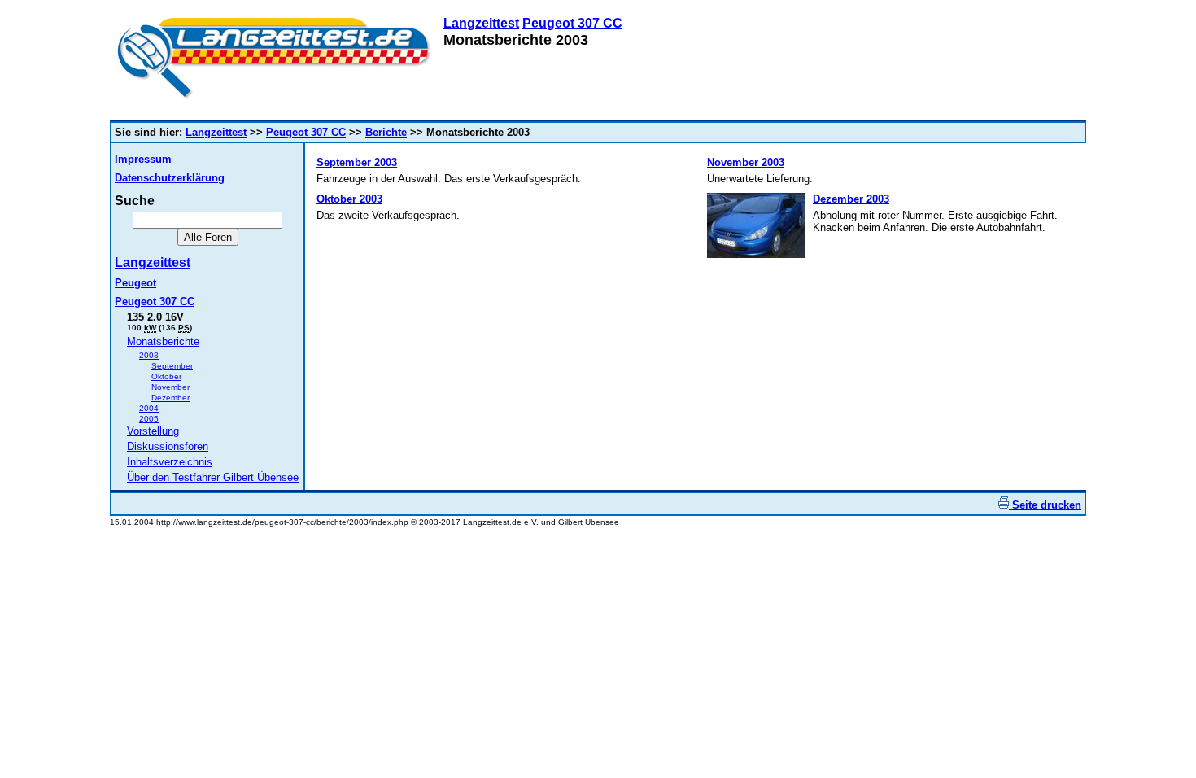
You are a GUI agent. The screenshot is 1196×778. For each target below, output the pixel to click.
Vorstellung (153, 431)
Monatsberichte (163, 341)
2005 (149, 418)
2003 (149, 355)
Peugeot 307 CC (572, 23)
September (172, 365)
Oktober (166, 376)
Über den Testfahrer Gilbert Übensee (213, 477)
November (170, 386)
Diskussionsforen (167, 446)
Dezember (170, 397)
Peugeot (135, 283)
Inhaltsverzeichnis (169, 462)
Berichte (386, 132)
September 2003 (356, 162)
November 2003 (745, 162)
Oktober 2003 (349, 199)
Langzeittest (481, 23)
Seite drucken (1045, 505)
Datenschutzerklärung (170, 178)
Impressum (143, 159)
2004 (149, 408)
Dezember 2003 (851, 199)
